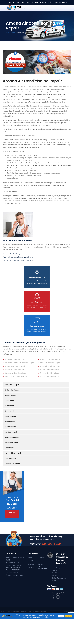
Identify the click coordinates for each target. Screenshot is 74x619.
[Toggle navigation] (65, 8)
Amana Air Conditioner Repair (15, 359)
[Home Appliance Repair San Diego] (20, 8)
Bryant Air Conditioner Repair (15, 366)
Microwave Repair (11, 442)
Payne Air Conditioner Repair (50, 363)
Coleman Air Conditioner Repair (16, 373)
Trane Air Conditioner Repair (50, 373)
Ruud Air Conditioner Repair (49, 370)
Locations (31, 564)
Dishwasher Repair (12, 390)
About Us (31, 561)
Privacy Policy (68, 612)
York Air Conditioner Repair (49, 376)
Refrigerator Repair (12, 385)
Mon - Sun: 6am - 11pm (30, 2)
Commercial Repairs (12, 464)
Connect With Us (16, 565)
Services (40, 561)
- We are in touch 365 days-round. (14, 254)
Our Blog (31, 567)
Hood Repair (9, 448)
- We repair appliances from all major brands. (18, 257)
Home (30, 558)
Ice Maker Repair (11, 432)
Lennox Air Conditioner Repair (50, 359)
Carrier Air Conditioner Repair (15, 370)
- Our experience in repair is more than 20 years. (19, 260)
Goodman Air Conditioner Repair (16, 376)
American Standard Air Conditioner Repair (19, 363)
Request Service (61, 2)
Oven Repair (9, 406)
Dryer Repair (9, 400)
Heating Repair (10, 458)
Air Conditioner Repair (13, 453)
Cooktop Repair (11, 416)
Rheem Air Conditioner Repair (50, 366)
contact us (12, 514)
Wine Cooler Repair (12, 437)
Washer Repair (10, 395)
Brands (40, 564)
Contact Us (41, 558)
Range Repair (10, 421)
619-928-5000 (13, 2)
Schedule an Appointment (42, 568)
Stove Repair (9, 411)
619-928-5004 (15, 570)
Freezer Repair (10, 427)
